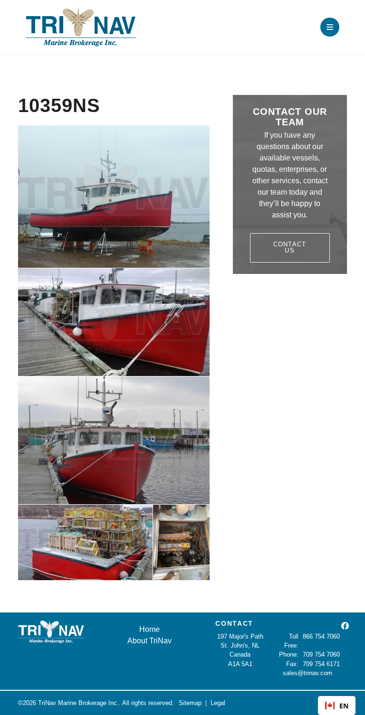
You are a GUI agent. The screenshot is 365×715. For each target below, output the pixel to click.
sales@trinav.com (307, 673)
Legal (218, 702)
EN (343, 705)
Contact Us (290, 247)
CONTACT (234, 623)
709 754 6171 (321, 664)
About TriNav (149, 641)
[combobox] (336, 705)
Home (149, 629)
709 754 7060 (321, 654)
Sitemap (190, 702)
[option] (336, 705)
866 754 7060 (321, 636)
